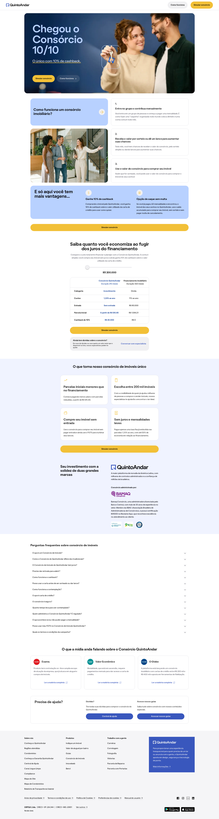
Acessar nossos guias (161, 716)
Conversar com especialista (133, 344)
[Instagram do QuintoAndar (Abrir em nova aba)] (183, 798)
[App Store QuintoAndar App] (188, 809)
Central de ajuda (109, 716)
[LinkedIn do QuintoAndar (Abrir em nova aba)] (193, 798)
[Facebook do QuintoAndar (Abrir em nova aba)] (177, 798)
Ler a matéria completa (54, 683)
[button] (109, 553)
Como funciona (178, 5)
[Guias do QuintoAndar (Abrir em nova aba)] (188, 798)
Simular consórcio (202, 5)
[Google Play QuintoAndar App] (172, 809)
